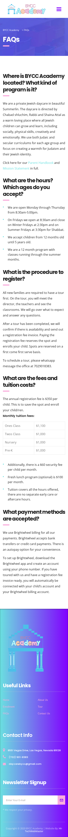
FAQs (6, 713)
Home (6, 700)
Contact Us (44, 713)
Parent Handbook (40, 163)
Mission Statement (16, 168)
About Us (43, 700)
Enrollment (9, 706)
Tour (40, 706)
